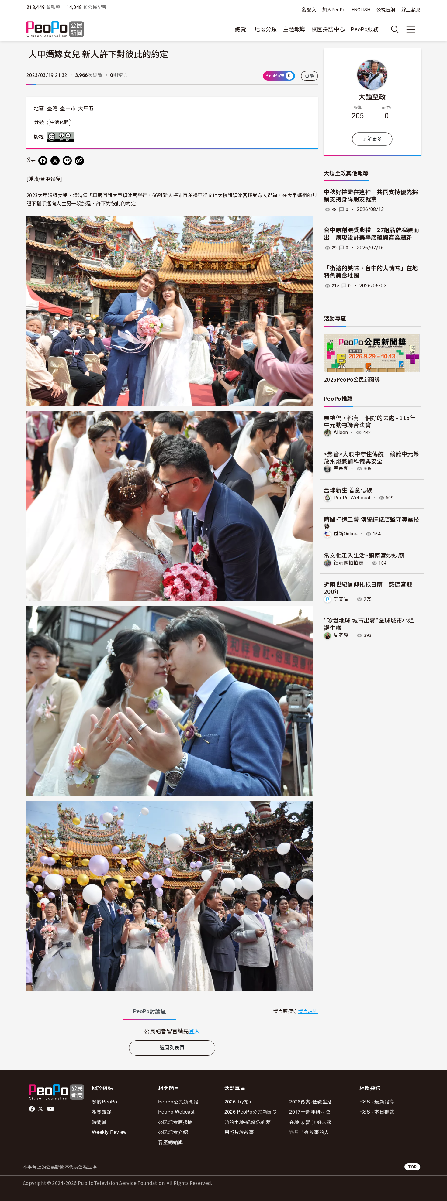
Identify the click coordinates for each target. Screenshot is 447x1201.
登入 (311, 9)
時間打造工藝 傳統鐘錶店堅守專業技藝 (371, 522)
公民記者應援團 (175, 1121)
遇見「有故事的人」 (311, 1131)
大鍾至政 (372, 96)
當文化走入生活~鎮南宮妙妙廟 (364, 555)
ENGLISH (361, 9)
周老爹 (341, 635)
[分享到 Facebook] (42, 160)
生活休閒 (59, 122)
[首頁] (55, 29)
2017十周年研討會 (310, 1111)
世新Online (346, 534)
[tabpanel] (172, 1031)
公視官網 (385, 9)
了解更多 (372, 139)
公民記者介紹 (173, 1131)
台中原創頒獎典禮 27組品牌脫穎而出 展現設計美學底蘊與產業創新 (371, 234)
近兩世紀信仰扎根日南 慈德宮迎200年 (368, 587)
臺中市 (68, 108)
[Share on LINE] (67, 160)
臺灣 (52, 108)
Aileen (341, 432)
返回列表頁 (172, 1048)
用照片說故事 (239, 1131)
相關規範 (102, 1111)
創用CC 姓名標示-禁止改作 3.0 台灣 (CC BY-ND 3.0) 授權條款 (62, 137)
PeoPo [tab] (149, 1011)
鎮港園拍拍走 (348, 563)
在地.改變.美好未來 (310, 1121)
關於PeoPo (104, 1101)
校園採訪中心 (328, 29)
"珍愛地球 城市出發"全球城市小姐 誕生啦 (369, 623)
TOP (412, 1167)
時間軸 (99, 1121)
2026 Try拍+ (238, 1101)
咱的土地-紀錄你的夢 (247, 1121)
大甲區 (86, 108)
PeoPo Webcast (352, 498)
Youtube (51, 1109)
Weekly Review (109, 1131)
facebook (32, 1109)
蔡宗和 (341, 468)
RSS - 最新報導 (376, 1101)
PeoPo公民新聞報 (178, 1101)
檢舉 (309, 76)
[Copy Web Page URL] (79, 160)
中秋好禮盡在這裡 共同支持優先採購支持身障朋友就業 (371, 196)
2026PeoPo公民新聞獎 (352, 379)
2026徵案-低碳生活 (310, 1101)
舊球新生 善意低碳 (348, 490)
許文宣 (341, 599)
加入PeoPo (334, 9)
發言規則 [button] (308, 1011)
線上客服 (410, 9)
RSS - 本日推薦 (376, 1111)
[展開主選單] (411, 29)
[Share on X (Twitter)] (55, 160)
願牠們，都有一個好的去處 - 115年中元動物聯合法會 (370, 421)
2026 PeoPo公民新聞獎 (250, 1111)
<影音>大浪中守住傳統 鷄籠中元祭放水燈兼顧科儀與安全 (371, 457)
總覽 (240, 29)
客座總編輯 (170, 1141)
